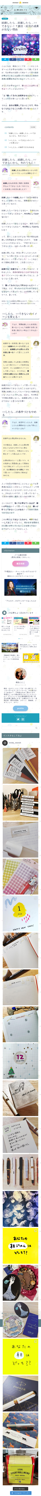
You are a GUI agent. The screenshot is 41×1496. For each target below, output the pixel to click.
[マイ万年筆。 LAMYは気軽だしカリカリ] (20, 1172)
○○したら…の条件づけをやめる (21, 147)
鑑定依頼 (20, 564)
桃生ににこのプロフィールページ (20, 576)
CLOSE (33, 127)
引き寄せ (5, 18)
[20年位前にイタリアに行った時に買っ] (20, 1098)
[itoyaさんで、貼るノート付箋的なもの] (20, 1467)
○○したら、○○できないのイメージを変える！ (22, 141)
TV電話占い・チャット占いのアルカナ (19, 571)
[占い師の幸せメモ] (20, 3)
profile (20, 708)
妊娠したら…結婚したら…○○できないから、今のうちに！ (22, 134)
